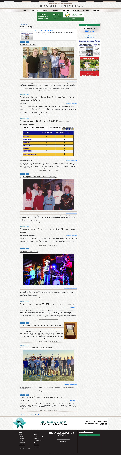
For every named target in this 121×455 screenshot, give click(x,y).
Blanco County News (43, 1)
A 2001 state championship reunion (36, 348)
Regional (36, 445)
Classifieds (86, 10)
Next (36, 414)
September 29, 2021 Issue (70, 288)
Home (24, 10)
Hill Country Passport (9, 1)
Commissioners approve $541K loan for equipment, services (47, 304)
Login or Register (89, 25)
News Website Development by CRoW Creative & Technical (55, 453)
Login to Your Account (86, 432)
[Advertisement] (87, 85)
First (21, 414)
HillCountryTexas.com (66, 453)
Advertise (76, 10)
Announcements (39, 440)
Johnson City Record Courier (109, 1)
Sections (35, 10)
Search (55, 10)
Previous (26, 414)
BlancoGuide (71, 453)
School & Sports (38, 436)
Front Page (22, 42)
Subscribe (66, 10)
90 (34, 414)
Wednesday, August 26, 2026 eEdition (44, 30)
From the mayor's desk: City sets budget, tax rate (42, 397)
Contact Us (96, 10)
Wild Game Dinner (28, 44)
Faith (35, 442)
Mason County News (90, 1)
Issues (45, 10)
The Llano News (57, 1)
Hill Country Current (26, 1)
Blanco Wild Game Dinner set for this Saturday (41, 325)
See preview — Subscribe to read (48, 90)
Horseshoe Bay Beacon (73, 1)
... (33, 414)
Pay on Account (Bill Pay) (24, 449)
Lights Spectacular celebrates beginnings (38, 176)
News (27, 42)
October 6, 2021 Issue (71, 81)
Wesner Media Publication (63, 439)
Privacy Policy (63, 441)
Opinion (36, 438)
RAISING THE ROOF (29, 251)
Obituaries (37, 447)
